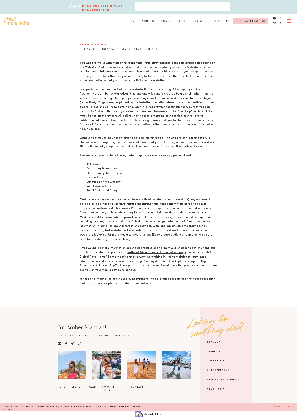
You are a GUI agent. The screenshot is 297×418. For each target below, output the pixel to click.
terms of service (119, 407)
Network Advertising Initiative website (161, 256)
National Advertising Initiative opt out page (156, 252)
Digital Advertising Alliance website (104, 256)
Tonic (53, 407)
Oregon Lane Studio (95, 407)
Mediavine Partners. (138, 283)
